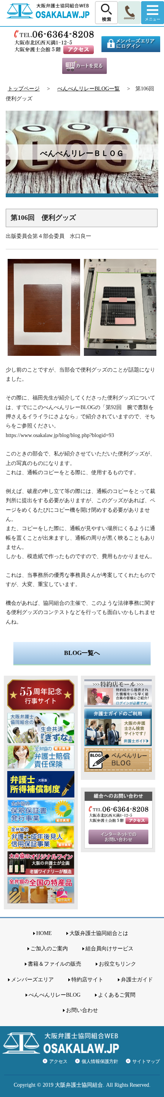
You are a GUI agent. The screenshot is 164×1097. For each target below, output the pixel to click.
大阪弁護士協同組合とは (98, 933)
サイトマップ (146, 1061)
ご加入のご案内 (49, 948)
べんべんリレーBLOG (54, 995)
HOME (44, 933)
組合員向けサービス (109, 948)
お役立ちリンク (117, 964)
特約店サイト (87, 979)
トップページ (24, 89)
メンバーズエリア (32, 979)
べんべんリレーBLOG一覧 (88, 89)
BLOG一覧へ (82, 653)
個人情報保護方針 (100, 1061)
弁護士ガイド (137, 979)
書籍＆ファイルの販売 (54, 964)
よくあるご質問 (116, 995)
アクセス (58, 1061)
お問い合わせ (82, 1010)
